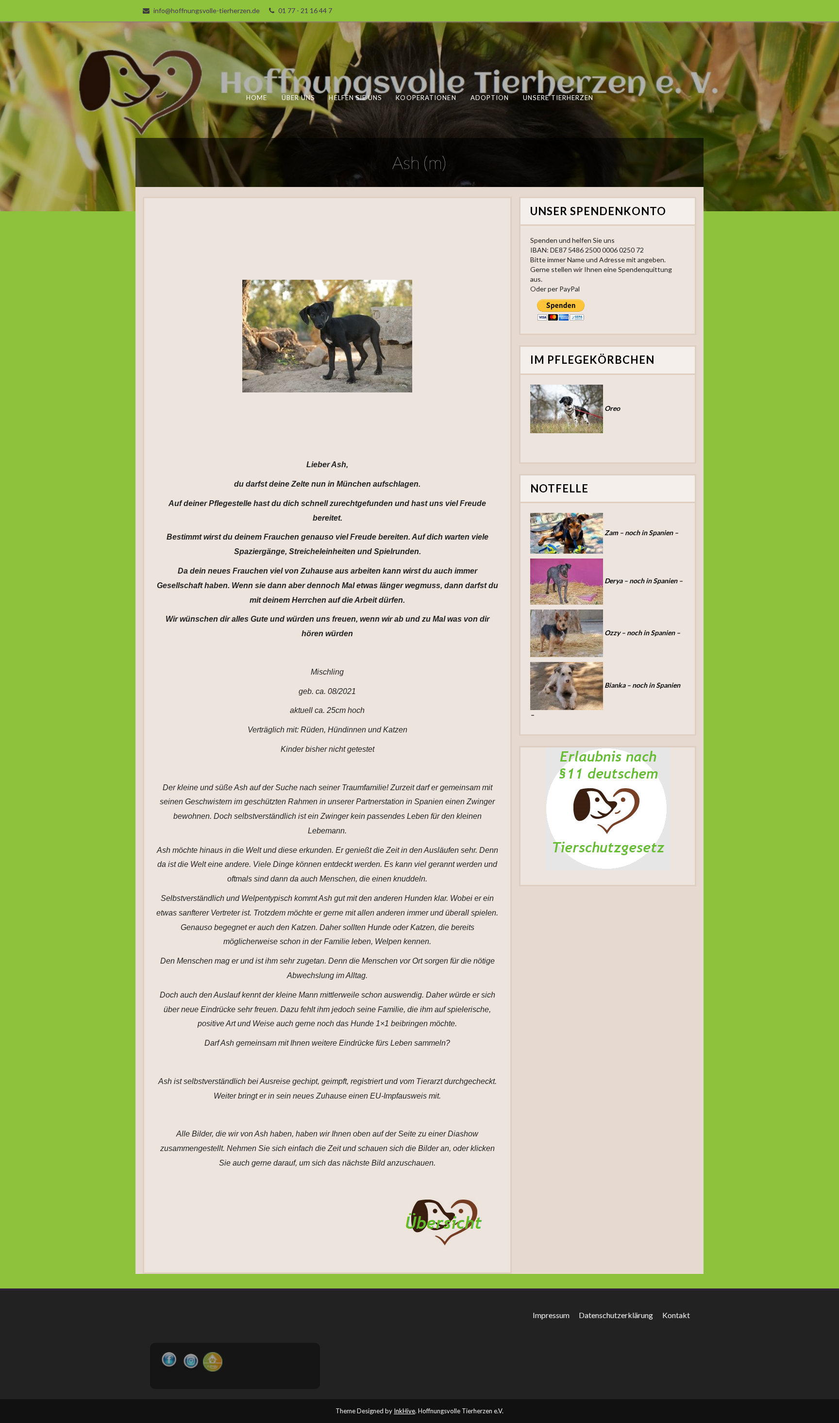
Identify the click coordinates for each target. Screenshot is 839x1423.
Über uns (298, 98)
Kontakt (676, 1315)
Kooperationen (426, 98)
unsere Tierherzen (558, 98)
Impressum (551, 1315)
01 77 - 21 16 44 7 (305, 10)
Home (256, 98)
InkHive (404, 1411)
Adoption (489, 98)
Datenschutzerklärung (616, 1315)
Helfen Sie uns (355, 98)
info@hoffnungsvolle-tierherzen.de (206, 10)
